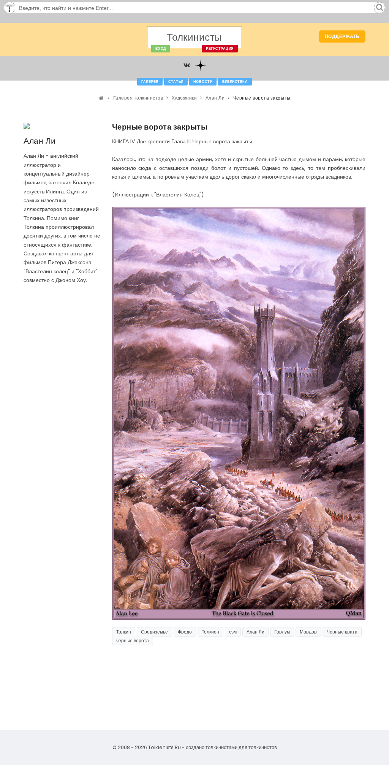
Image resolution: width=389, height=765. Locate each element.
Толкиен (210, 632)
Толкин (123, 632)
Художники (184, 98)
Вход (160, 48)
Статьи (175, 81)
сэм (233, 632)
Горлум (282, 632)
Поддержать (342, 36)
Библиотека (235, 81)
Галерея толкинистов (138, 98)
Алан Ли (215, 98)
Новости (203, 81)
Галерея (149, 81)
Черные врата (342, 632)
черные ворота (132, 640)
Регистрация (220, 48)
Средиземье (154, 632)
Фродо (185, 632)
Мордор (308, 632)
